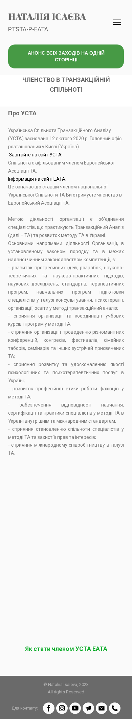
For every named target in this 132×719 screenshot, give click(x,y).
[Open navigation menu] (117, 22)
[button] (66, 56)
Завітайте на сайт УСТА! (36, 154)
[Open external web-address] (66, 509)
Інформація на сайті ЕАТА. (37, 179)
